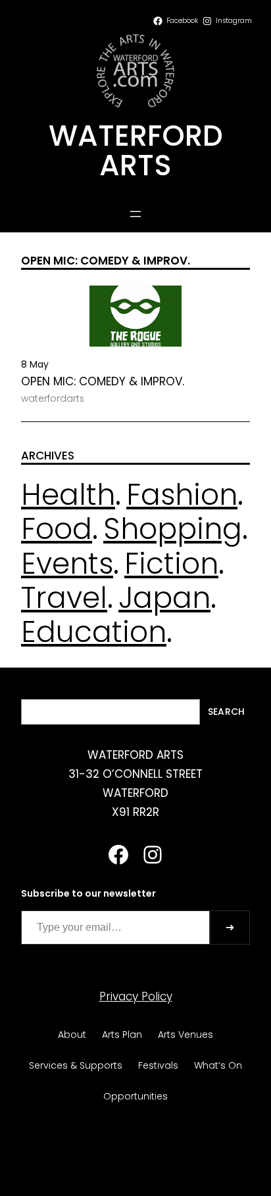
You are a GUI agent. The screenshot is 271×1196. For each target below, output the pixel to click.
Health (68, 495)
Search (226, 711)
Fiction (171, 564)
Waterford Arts (136, 150)
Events (67, 564)
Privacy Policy (135, 996)
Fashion (181, 495)
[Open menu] (135, 214)
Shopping (172, 529)
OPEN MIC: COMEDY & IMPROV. (102, 381)
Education (93, 632)
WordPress (169, 1159)
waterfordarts (52, 398)
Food (56, 529)
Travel (64, 598)
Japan (164, 598)
